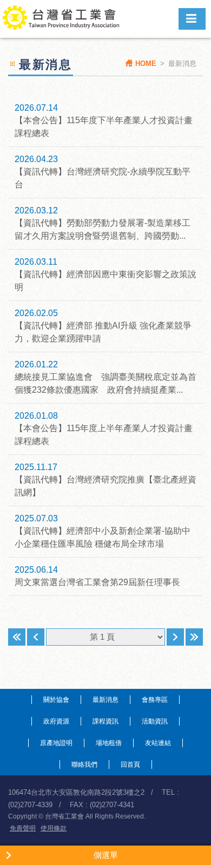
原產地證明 (56, 743)
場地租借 (109, 743)
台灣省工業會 (66, 18)
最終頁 (194, 637)
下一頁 (175, 637)
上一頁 (35, 637)
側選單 (106, 855)
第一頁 (16, 637)
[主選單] (192, 19)
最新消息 (105, 699)
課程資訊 (105, 721)
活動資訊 (155, 721)
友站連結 (158, 743)
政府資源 (56, 721)
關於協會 (56, 699)
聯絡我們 (84, 764)
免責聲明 (23, 828)
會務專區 (155, 699)
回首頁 (130, 764)
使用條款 (54, 828)
